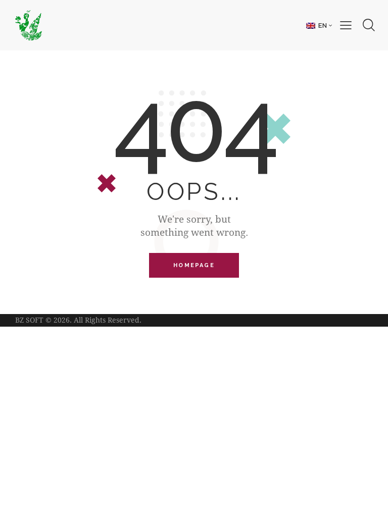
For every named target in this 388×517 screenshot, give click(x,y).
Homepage (194, 265)
